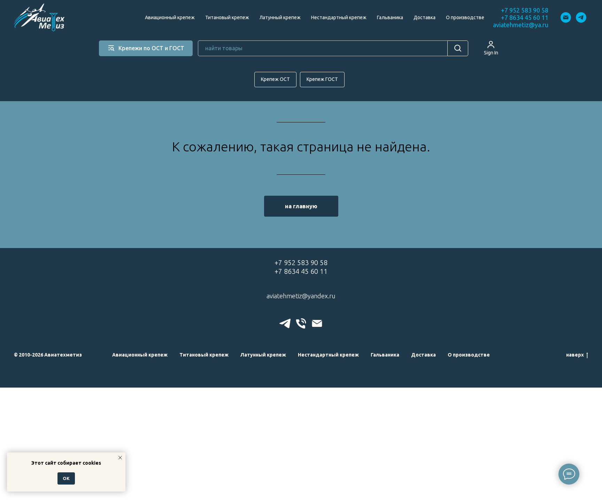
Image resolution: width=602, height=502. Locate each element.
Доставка (424, 17)
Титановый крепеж (227, 17)
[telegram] (581, 17)
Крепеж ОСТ (275, 79)
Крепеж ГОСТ (322, 79)
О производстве (465, 17)
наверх (575, 355)
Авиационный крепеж (170, 17)
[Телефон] (301, 323)
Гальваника (390, 17)
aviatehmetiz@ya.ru (520, 24)
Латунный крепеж (280, 17)
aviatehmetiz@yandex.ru (301, 295)
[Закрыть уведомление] (120, 457)
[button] (491, 47)
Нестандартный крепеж (338, 17)
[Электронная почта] (566, 17)
